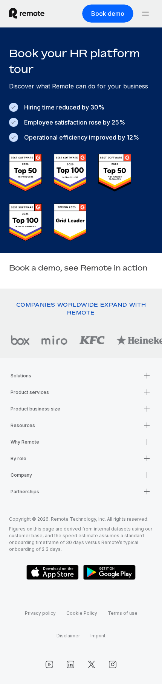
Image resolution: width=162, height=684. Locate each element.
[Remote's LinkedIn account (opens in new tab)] (70, 664)
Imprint (97, 635)
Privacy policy (40, 613)
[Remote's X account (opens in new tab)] (91, 664)
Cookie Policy (81, 613)
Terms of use (123, 613)
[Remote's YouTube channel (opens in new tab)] (49, 664)
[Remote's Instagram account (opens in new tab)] (112, 664)
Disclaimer (68, 635)
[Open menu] (145, 13)
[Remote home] (26, 13)
